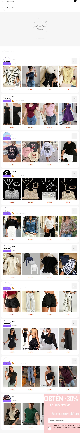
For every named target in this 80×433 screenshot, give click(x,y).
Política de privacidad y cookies (19, 425)
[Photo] (7, 61)
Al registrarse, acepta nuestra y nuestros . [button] (20, 425)
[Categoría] (4, 1)
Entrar (74, 61)
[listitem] (40, 74)
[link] (6, 7)
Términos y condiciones (32, 425)
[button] (2, 1)
